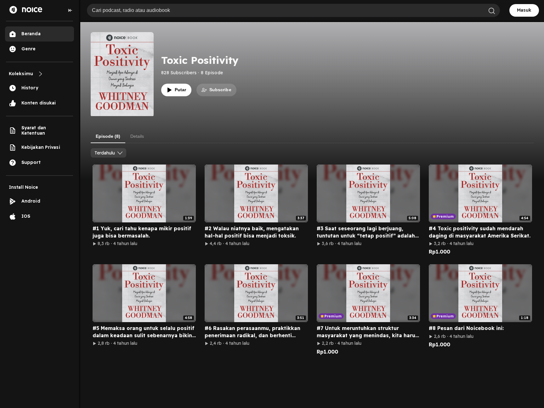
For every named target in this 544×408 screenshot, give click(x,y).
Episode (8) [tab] (108, 136)
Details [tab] (137, 136)
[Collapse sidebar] (70, 10)
